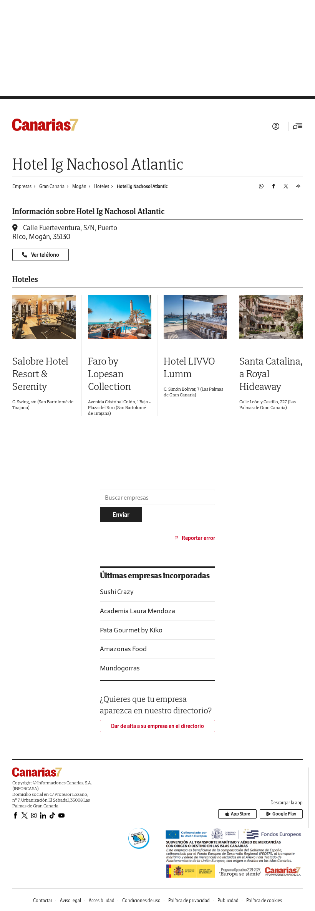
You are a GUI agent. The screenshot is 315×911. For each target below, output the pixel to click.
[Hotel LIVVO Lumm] (195, 317)
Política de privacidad (189, 900)
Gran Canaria (52, 186)
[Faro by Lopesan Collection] (119, 317)
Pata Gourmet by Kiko (131, 629)
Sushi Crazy (117, 591)
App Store (240, 814)
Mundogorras (120, 667)
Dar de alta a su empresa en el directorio (157, 726)
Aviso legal (70, 900)
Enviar (121, 514)
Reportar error (198, 538)
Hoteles (101, 186)
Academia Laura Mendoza (137, 610)
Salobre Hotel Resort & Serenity (40, 374)
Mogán (79, 186)
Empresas (22, 186)
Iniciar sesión (275, 126)
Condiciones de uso (141, 900)
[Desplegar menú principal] (298, 126)
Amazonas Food (123, 648)
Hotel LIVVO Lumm (189, 367)
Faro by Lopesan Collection (109, 374)
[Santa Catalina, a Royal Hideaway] (271, 317)
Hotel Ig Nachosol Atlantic (142, 186)
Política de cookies (264, 900)
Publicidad (228, 900)
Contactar (42, 900)
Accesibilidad (101, 900)
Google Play (284, 814)
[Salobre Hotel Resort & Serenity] (44, 317)
